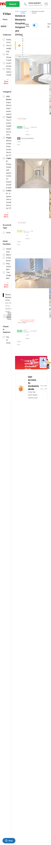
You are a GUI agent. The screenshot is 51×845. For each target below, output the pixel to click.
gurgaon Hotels (24, 12)
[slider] (4, 24)
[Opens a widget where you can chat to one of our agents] (8, 841)
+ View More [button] (6, 81)
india (16, 11)
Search (12, 4)
